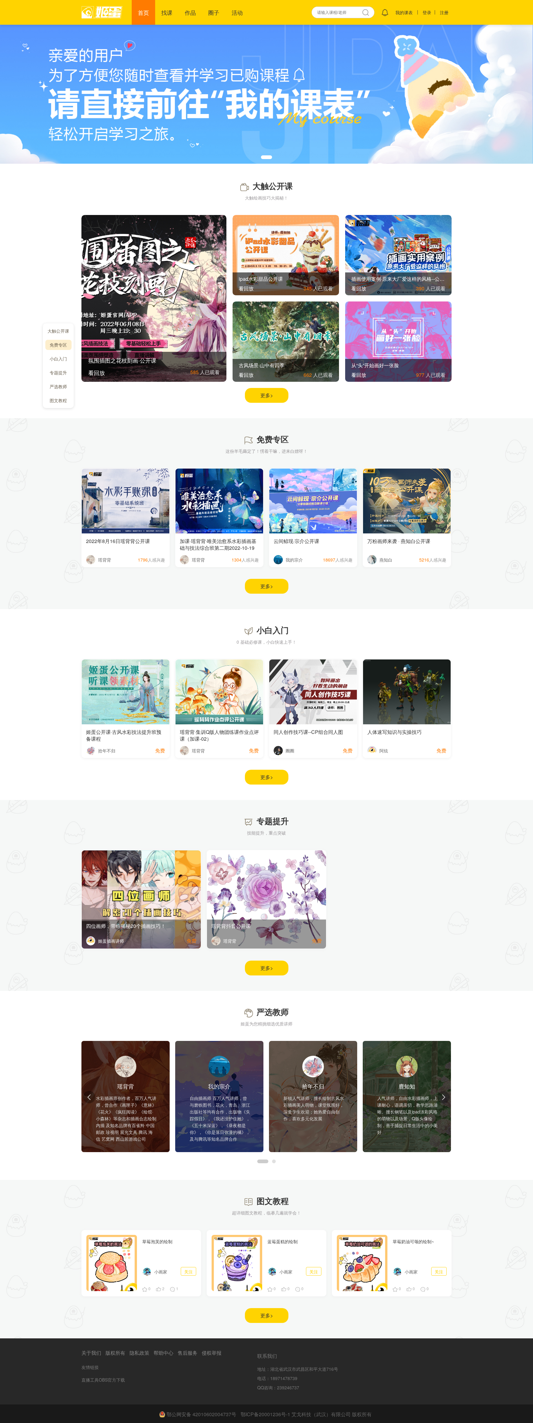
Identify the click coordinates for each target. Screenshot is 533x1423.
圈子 (213, 12)
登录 (427, 12)
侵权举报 (211, 1352)
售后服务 (187, 1352)
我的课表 (404, 12)
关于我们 (91, 1352)
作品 (190, 12)
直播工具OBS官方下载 (103, 1380)
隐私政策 (139, 1352)
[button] (266, 157)
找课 (166, 12)
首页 (143, 12)
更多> (266, 395)
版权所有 (115, 1352)
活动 (237, 12)
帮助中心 (163, 1352)
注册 (444, 12)
